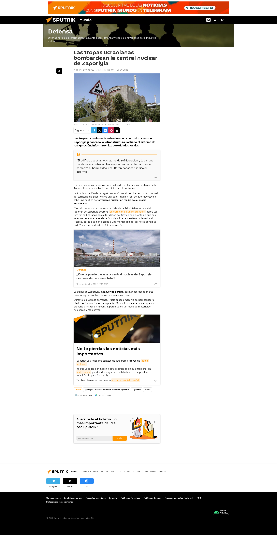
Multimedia (151, 471)
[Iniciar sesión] (215, 20)
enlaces (81, 364)
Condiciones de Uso (73, 498)
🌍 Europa (99, 395)
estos (145, 360)
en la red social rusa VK (126, 380)
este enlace (84, 372)
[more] (156, 177)
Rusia (109, 395)
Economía (125, 471)
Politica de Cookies (152, 498)
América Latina (90, 471)
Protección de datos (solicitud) (179, 498)
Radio (162, 471)
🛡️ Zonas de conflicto (83, 395)
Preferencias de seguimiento (59, 502)
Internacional (109, 471)
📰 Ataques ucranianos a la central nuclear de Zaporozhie (107, 390)
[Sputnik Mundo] (62, 23)
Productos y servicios (96, 498)
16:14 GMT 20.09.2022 (84, 70)
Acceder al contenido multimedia (117, 124)
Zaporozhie (136, 390)
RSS (199, 498)
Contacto (113, 498)
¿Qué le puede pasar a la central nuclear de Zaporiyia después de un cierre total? (113, 276)
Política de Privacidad (130, 498)
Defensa (81, 270)
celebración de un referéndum (127, 211)
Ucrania (147, 390)
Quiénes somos (53, 498)
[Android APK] (221, 512)
